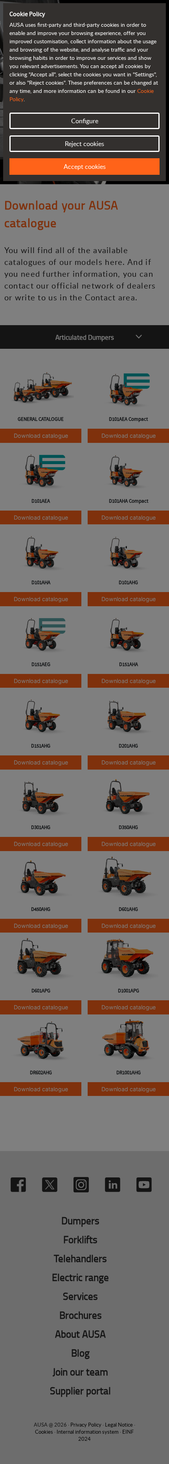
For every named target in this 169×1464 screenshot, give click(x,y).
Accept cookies (85, 166)
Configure (84, 121)
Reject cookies (84, 143)
